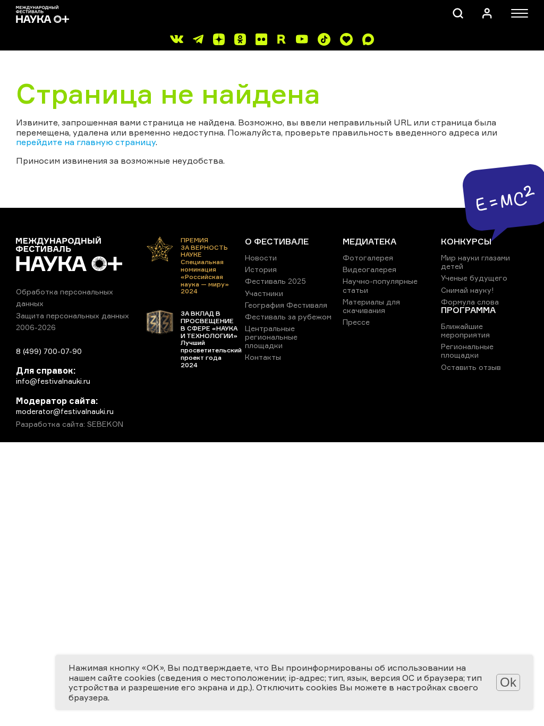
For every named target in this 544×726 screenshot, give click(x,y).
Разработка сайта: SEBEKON (69, 424)
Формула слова (470, 301)
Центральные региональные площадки (271, 337)
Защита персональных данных (72, 315)
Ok (508, 682)
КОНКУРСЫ (466, 241)
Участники (264, 293)
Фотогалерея (368, 257)
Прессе (356, 321)
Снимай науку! (467, 289)
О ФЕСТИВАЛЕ (277, 241)
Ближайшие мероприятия (465, 330)
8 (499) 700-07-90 (49, 351)
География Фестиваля (286, 304)
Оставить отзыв (471, 367)
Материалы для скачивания (371, 306)
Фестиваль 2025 (275, 280)
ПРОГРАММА (468, 310)
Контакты (263, 356)
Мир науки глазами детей (475, 262)
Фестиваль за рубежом (288, 316)
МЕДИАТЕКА (369, 241)
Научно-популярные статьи (380, 285)
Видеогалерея (369, 269)
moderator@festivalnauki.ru (65, 411)
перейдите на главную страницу (86, 142)
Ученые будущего (474, 277)
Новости (261, 257)
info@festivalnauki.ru (53, 380)
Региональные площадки (467, 350)
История (261, 269)
